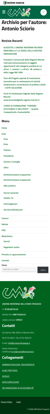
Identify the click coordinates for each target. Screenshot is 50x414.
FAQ (3, 230)
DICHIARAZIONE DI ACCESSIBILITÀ (18, 387)
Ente (4, 133)
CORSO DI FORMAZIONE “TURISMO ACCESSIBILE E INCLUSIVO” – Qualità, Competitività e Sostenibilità (21, 109)
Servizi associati (11, 192)
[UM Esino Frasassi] (20, 12)
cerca (43, 270)
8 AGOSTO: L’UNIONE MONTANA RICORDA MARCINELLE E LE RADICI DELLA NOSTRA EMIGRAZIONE (23, 50)
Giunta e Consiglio (12, 161)
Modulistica (7, 236)
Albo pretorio (10, 185)
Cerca (4, 265)
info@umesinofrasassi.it (19, 343)
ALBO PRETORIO (9, 370)
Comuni (5, 218)
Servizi (7, 241)
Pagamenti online (11, 247)
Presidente (9, 155)
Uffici (6, 167)
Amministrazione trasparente (17, 174)
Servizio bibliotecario (13, 209)
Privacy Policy (6, 401)
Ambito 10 (8, 198)
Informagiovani (10, 203)
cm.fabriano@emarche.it (23, 351)
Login (18, 401)
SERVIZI (5, 376)
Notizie (5, 224)
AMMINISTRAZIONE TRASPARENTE (18, 364)
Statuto (7, 150)
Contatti (5, 260)
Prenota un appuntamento (14, 254)
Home (4, 127)
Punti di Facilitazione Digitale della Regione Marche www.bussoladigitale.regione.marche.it (23, 97)
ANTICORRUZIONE (10, 382)
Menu (3, 12)
